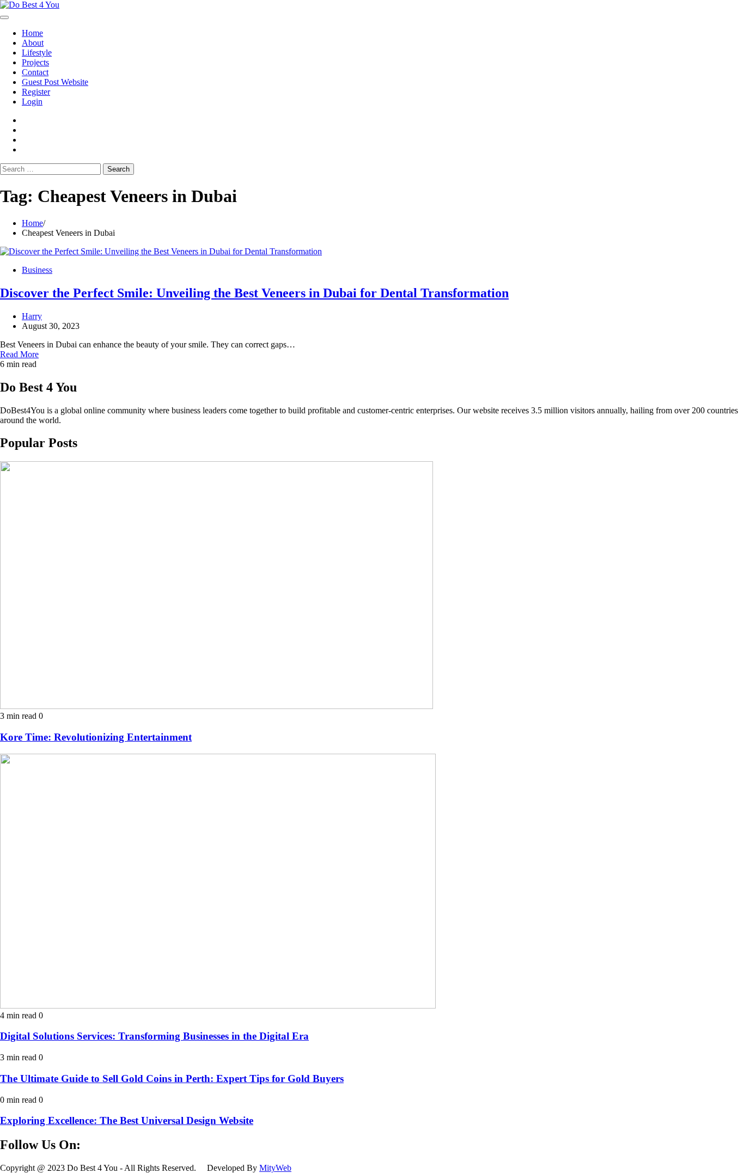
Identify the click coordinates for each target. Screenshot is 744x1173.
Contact (35, 72)
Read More (19, 354)
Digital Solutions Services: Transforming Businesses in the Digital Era (154, 1036)
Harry (32, 316)
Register (36, 91)
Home (32, 33)
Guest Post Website (55, 82)
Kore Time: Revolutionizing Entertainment (96, 737)
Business (37, 269)
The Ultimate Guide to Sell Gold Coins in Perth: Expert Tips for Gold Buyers (172, 1078)
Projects (35, 62)
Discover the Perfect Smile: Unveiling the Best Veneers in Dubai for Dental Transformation (254, 293)
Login (32, 101)
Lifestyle (37, 52)
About (33, 42)
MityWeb (275, 1167)
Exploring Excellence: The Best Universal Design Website (126, 1120)
